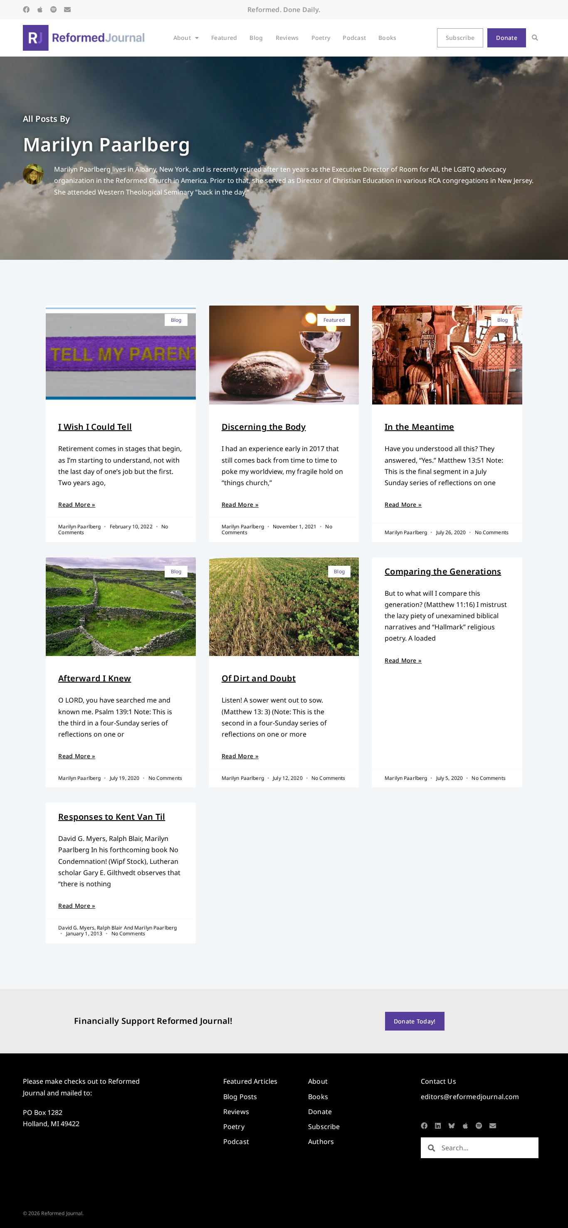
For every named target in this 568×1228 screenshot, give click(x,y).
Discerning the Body (264, 426)
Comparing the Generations (443, 571)
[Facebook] (26, 9)
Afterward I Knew (94, 678)
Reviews (287, 38)
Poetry (321, 38)
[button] (535, 38)
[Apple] (40, 9)
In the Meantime (419, 426)
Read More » (76, 504)
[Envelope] (67, 9)
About (182, 38)
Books (387, 38)
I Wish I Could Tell (95, 426)
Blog (256, 38)
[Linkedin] (438, 1125)
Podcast (354, 38)
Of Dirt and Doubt (259, 678)
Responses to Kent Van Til (111, 816)
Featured (224, 38)
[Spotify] (53, 9)
